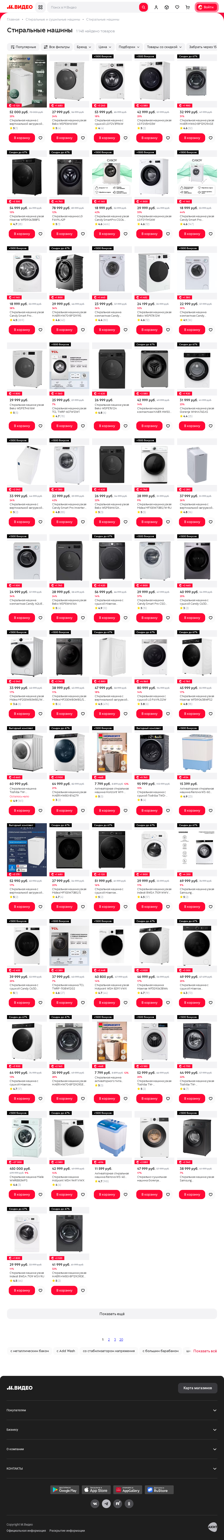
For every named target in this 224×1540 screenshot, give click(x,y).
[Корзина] (187, 7)
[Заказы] (166, 7)
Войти (209, 7)
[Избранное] (177, 7)
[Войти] (156, 7)
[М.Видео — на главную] (20, 7)
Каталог (40, 7)
